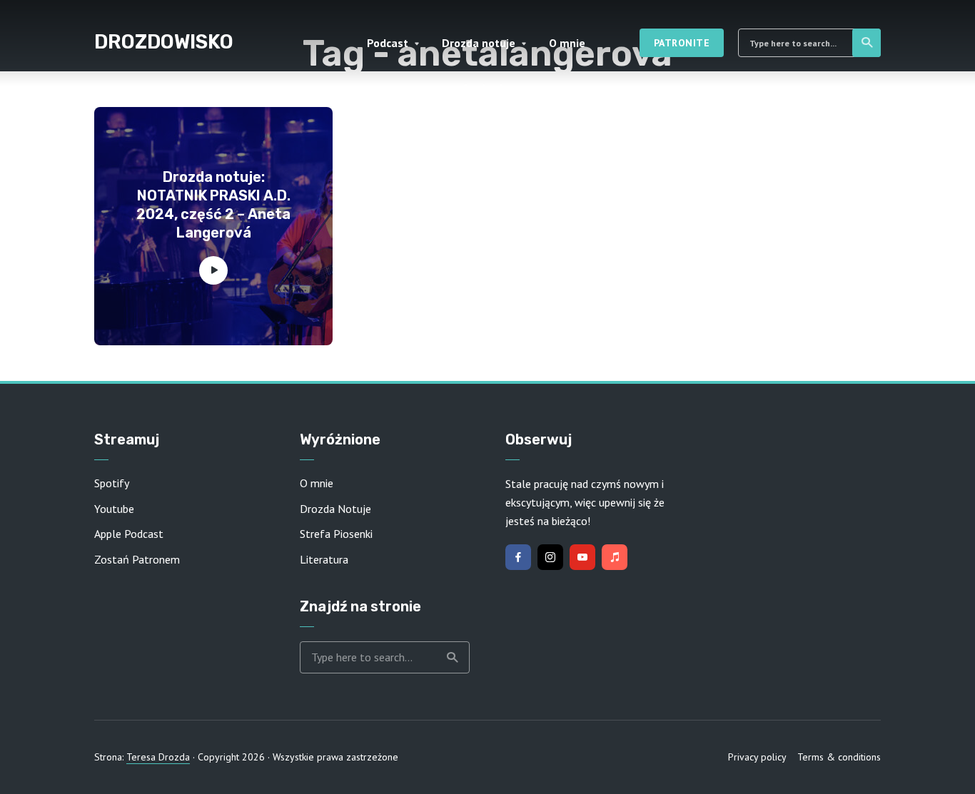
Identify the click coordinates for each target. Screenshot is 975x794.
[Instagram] (550, 557)
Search (866, 43)
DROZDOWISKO (163, 42)
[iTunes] (614, 557)
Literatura (324, 559)
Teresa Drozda (158, 756)
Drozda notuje (478, 43)
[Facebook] (518, 557)
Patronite (682, 42)
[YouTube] (582, 557)
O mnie (567, 43)
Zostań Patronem (137, 559)
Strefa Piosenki (336, 533)
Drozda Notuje (335, 509)
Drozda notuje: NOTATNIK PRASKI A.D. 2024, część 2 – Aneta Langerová (213, 204)
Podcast (387, 43)
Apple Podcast (128, 533)
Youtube (114, 509)
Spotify (111, 483)
